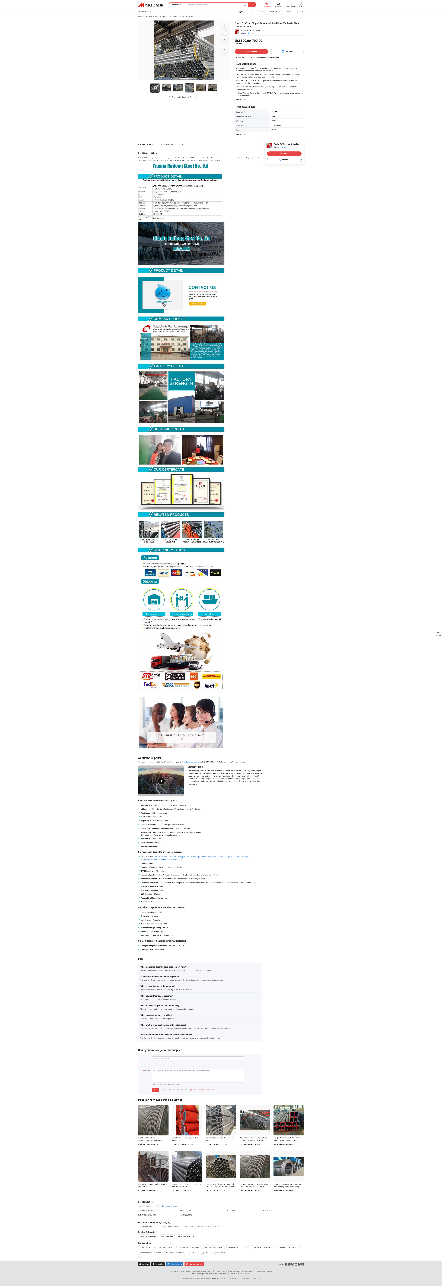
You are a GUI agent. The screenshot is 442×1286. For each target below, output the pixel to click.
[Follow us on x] (289, 1264)
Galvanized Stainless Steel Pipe (264, 1247)
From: (149, 1058)
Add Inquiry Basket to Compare (184, 97)
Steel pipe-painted (209, 857)
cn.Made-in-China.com (243, 1274)
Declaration (245, 1278)
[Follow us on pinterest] (299, 1264)
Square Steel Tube (166, 1236)
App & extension (276, 12)
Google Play (158, 1264)
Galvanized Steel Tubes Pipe (238, 1247)
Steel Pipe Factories (166, 1247)
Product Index (260, 1271)
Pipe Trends (206, 1253)
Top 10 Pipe (193, 1253)
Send (155, 1090)
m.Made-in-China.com (226, 1274)
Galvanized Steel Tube (148, 1236)
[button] (245, 5)
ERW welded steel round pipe (165, 857)
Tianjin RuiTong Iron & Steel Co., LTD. (253, 30)
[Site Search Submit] (252, 4)
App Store (144, 1264)
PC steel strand (176, 859)
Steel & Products (173, 16)
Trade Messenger (174, 1264)
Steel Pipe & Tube (188, 16)
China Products (185, 1271)
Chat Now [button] (289, 51)
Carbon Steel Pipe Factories (213, 1247)
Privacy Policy (256, 1278)
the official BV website (191, 762)
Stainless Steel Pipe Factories (188, 1247)
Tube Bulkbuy (220, 1253)
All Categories (146, 12)
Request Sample (273, 57)
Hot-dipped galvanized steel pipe (189, 857)
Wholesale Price (235, 1271)
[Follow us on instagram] (292, 1264)
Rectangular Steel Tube (186, 1236)
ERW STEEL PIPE (186, 1215)
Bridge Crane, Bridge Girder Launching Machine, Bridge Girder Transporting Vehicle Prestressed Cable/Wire (287, 1186)
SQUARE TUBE (267, 1211)
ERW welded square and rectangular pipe (232, 857)
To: (150, 1064)
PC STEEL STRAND (186, 1211)
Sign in (301, 6)
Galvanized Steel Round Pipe (290, 1247)
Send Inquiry (251, 51)
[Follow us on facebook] (286, 1264)
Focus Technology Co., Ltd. (204, 1278)
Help (262, 12)
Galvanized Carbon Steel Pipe (150, 1253)
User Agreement (233, 1278)
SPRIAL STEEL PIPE (228, 1211)
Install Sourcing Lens (195, 1264)
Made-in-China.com (211, 1274)
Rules (302, 12)
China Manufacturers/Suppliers (202, 1271)
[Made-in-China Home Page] (150, 4)
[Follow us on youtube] (296, 1264)
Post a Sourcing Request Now (202, 1090)
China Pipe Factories (147, 1247)
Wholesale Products (221, 1271)
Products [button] (175, 4)
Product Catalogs (170, 1206)
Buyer (251, 12)
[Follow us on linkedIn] (302, 1264)
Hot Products (174, 1271)
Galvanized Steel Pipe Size (175, 1253)
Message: (147, 1070)
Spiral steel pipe (163, 859)
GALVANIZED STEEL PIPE (147, 1215)
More (140, 1257)
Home (140, 16)
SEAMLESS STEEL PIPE (146, 1211)
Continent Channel (248, 1271)
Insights (269, 1271)
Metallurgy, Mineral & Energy (155, 16)
